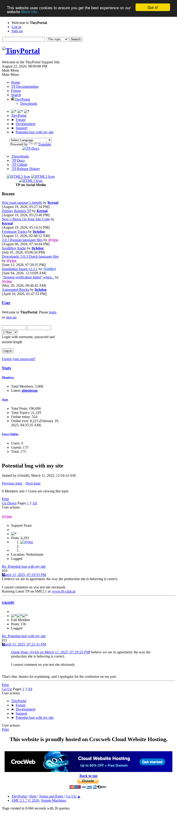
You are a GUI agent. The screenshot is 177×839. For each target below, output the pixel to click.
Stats (6, 367)
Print (5, 499)
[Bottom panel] (27, 111)
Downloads (28, 103)
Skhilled (49, 269)
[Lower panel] (21, 111)
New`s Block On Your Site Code (26, 219)
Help (32, 796)
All (34, 503)
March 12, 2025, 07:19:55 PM (24, 575)
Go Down (9, 503)
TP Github (19, 165)
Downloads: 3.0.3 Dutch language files (30, 256)
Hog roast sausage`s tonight (22, 203)
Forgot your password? (18, 359)
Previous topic (12, 483)
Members (8, 377)
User (6, 302)
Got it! (153, 7)
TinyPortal (19, 796)
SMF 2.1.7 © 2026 (25, 800)
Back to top (88, 776)
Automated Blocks (15, 290)
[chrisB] (8, 603)
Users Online (10, 434)
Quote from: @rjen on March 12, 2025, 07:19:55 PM (50, 652)
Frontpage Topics (14, 232)
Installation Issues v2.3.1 (20, 269)
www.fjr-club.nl (63, 591)
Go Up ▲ (73, 796)
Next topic (33, 483)
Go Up (7, 689)
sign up (11, 317)
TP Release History (25, 169)
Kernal (52, 203)
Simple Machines (53, 800)
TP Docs (18, 160)
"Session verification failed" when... (28, 277)
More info (29, 11)
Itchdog (39, 232)
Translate (44, 144)
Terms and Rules (51, 796)
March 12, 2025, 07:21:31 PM (24, 644)
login (52, 312)
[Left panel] (14, 111)
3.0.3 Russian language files (22, 240)
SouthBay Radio (14, 248)
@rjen (53, 240)
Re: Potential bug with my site (24, 566)
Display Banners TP (16, 211)
